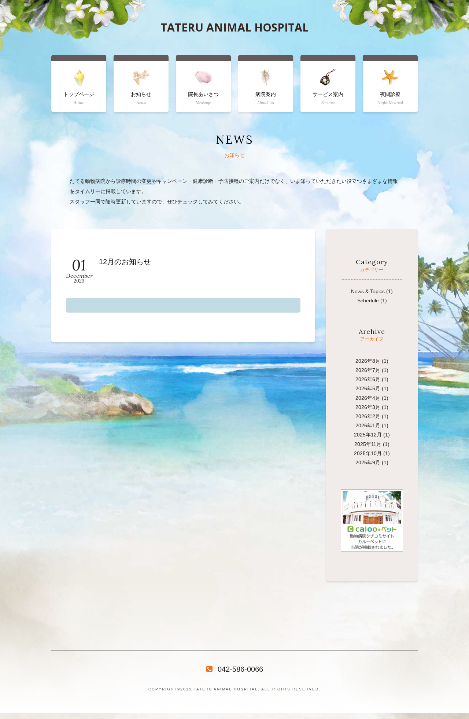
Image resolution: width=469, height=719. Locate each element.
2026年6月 (367, 379)
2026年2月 (367, 416)
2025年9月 (367, 462)
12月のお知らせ (125, 262)
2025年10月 (368, 453)
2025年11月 (367, 444)
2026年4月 (367, 398)
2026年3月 (367, 407)
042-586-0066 (240, 669)
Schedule (368, 300)
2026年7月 (367, 370)
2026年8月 (367, 361)
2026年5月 (367, 388)
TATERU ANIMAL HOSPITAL (234, 27)
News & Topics (368, 291)
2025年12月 (368, 435)
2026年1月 (367, 425)
